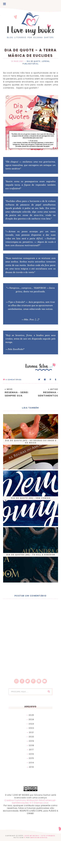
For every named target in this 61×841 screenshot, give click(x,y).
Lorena (45, 61)
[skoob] (39, 681)
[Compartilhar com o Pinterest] (50, 380)
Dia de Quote (34, 61)
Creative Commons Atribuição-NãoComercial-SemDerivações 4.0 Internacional (30, 801)
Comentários (13, 380)
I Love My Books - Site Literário (39, 836)
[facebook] (22, 681)
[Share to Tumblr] (55, 380)
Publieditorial (30, 64)
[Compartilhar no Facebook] (45, 380)
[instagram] (16, 681)
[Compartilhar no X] (39, 380)
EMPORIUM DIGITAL (39, 837)
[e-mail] (44, 681)
